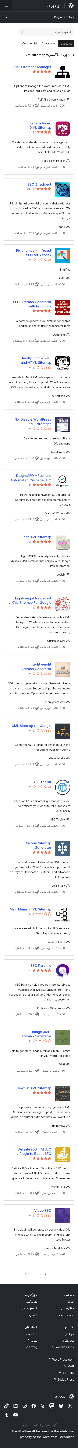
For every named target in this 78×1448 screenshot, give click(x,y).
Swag (31, 1347)
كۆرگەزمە (30, 1295)
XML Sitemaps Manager (32, 67)
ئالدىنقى (61, 1274)
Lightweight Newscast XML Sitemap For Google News (31, 600)
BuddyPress (64, 1379)
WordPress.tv (63, 1347)
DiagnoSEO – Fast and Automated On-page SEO (30, 478)
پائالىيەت (31, 1334)
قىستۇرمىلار (29, 1308)
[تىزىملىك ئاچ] (6, 5)
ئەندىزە (32, 1315)
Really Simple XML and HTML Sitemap (36, 360)
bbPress (66, 1373)
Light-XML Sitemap (36, 537)
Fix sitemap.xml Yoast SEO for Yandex (33, 253)
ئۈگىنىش (69, 1327)
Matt (69, 1366)
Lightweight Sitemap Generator (36, 666)
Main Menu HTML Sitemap (30, 909)
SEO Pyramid (41, 966)
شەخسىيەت (66, 1315)
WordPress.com (61, 1359)
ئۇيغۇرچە (59, 1396)
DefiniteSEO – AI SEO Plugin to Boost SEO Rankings (34, 1151)
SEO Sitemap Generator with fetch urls (32, 304)
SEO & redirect (39, 184)
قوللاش (69, 1334)
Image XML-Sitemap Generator (36, 1034)
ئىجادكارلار (67, 1340)
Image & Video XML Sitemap (39, 125)
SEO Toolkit (42, 782)
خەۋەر (70, 1301)
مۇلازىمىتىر (67, 1308)
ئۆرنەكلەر (31, 1301)
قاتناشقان (31, 1327)
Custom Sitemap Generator (37, 845)
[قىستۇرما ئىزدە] (23, 32)
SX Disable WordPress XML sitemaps (33, 421)
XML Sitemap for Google (31, 726)
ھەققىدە (69, 1295)
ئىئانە (32, 1340)
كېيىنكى (16, 1274)
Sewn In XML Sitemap (34, 1088)
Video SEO (42, 1210)
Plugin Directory (64, 17)
